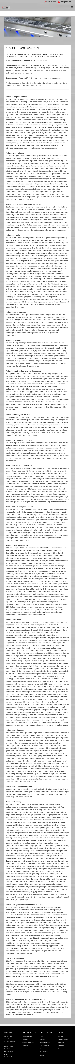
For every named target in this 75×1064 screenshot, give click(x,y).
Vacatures (42, 1049)
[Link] (6, 7)
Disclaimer (25, 1039)
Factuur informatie (27, 1036)
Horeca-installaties (45, 1042)
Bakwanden (61, 1042)
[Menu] (72, 7)
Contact (42, 1055)
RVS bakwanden (44, 1045)
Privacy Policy (26, 1045)
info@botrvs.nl (66, 2)
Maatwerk (42, 1039)
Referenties (61, 1045)
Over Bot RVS (44, 1052)
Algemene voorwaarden (28, 1042)
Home (41, 1036)
